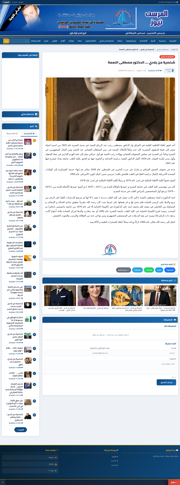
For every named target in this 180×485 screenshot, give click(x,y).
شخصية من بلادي (106, 40)
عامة (80, 40)
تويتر (159, 269)
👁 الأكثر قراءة (29, 133)
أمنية (153, 40)
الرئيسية (21, 2)
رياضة (119, 40)
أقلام (63, 40)
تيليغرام (137, 269)
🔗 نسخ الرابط (123, 269)
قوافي (54, 40)
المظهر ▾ (6, 2)
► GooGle (114, 460)
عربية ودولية (131, 40)
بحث (6, 40)
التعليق (172, 358)
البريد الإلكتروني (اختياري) (100, 348)
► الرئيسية (115, 456)
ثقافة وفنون (90, 40)
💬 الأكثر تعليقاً (12, 133)
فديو (46, 40)
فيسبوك (169, 269)
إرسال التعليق (166, 382)
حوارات (71, 40)
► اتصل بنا (115, 465)
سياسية (162, 40)
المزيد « (20, 429)
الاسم (173, 348)
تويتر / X (53, 471)
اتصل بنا (14, 2)
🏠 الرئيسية (174, 49)
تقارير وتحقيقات (34, 40)
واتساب (149, 269)
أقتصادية (143, 40)
